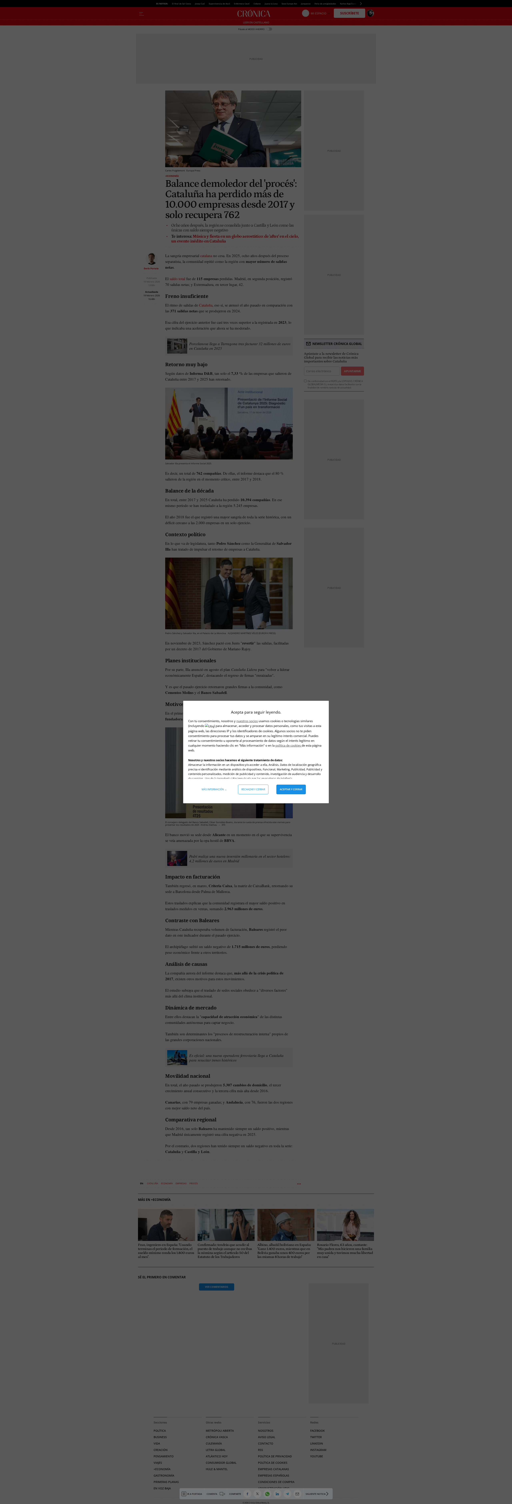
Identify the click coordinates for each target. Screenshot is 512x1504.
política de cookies (288, 745)
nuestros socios (247, 721)
